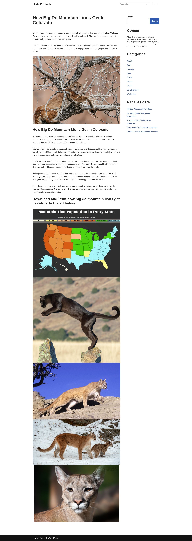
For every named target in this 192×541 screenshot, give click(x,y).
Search (130, 17)
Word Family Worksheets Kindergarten (142, 127)
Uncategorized (133, 90)
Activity (130, 61)
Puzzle (129, 86)
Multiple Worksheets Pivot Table (139, 109)
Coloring (130, 69)
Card (129, 65)
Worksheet (131, 94)
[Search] (146, 4)
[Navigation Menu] (155, 4)
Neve (36, 538)
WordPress (53, 538)
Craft (129, 73)
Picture (130, 82)
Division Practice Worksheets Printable (142, 132)
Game (129, 77)
